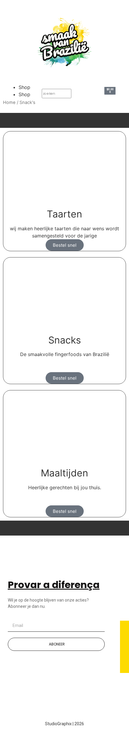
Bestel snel (64, 245)
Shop (24, 87)
